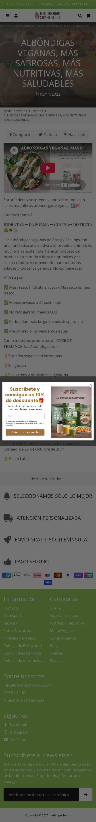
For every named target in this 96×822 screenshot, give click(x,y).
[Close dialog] (91, 385)
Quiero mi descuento (25, 432)
